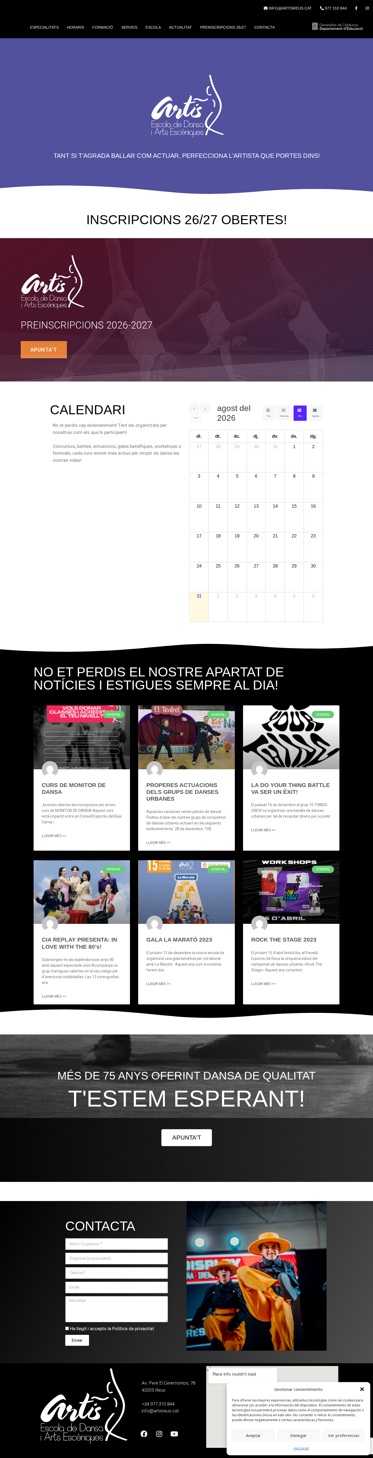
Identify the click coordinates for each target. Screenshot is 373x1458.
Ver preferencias (343, 1435)
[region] (186, 309)
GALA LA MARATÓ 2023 (179, 939)
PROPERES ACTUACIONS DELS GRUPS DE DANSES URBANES (182, 792)
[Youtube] (174, 1434)
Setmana (284, 416)
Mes (300, 416)
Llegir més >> (54, 836)
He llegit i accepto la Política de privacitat (112, 1328)
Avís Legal (301, 1448)
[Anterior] (194, 408)
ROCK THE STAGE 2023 (283, 939)
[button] (362, 1389)
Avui (196, 418)
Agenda (315, 416)
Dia (268, 416)
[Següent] (205, 408)
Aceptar (253, 1435)
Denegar (298, 1435)
